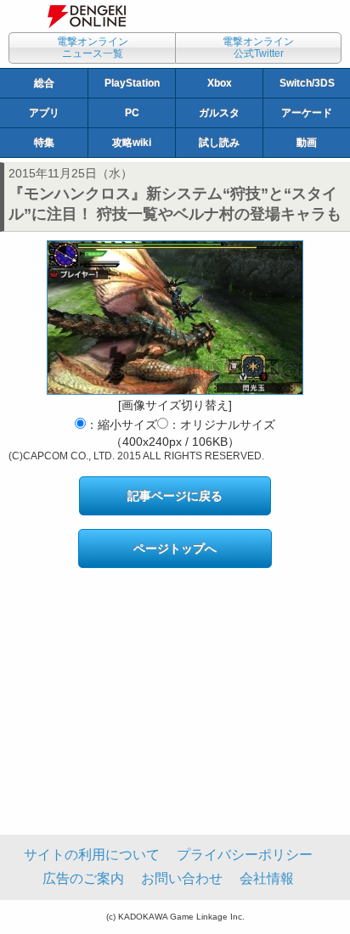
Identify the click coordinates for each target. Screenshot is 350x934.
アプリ (44, 113)
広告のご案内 (83, 878)
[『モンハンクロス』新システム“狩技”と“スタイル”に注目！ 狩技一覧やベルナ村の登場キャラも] (175, 317)
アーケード (306, 113)
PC (132, 113)
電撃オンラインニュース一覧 (92, 47)
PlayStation (132, 83)
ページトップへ (175, 548)
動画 (306, 143)
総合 (44, 83)
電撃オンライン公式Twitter (258, 47)
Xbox (219, 83)
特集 (44, 143)
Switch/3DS (307, 83)
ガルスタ (219, 113)
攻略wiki (131, 143)
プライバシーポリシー (245, 854)
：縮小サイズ (121, 424)
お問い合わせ (182, 878)
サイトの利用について (92, 854)
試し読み (219, 143)
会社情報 (267, 878)
